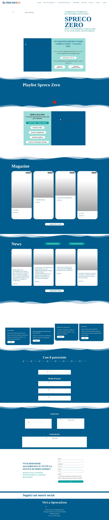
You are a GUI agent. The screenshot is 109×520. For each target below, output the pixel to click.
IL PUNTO (16, 210)
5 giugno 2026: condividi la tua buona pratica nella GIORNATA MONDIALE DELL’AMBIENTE (64, 269)
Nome (59, 458)
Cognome (60, 464)
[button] (55, 2)
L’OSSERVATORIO (40, 200)
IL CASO (81, 213)
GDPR (59, 474)
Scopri (11, 342)
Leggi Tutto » (15, 212)
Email (59, 469)
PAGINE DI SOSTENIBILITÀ (64, 197)
